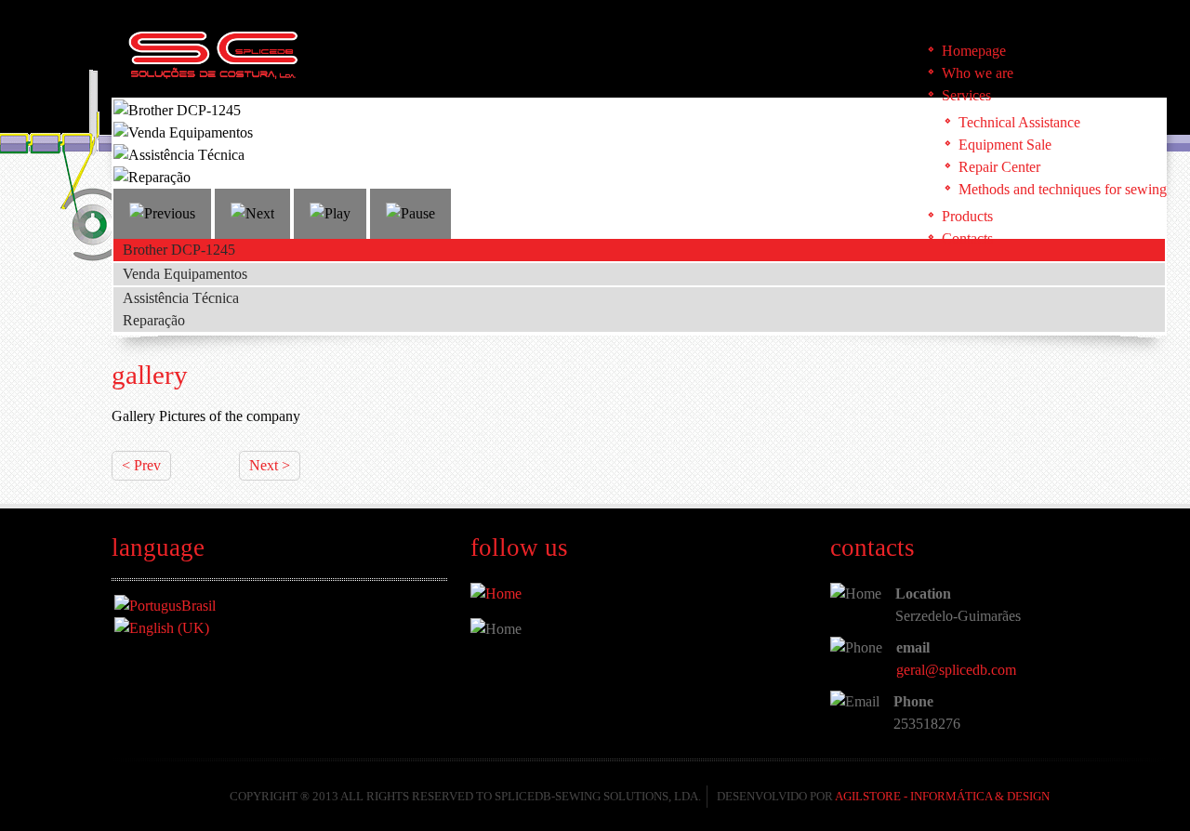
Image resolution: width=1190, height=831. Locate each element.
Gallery (150, 374)
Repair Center (999, 167)
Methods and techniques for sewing (1063, 189)
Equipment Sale (1005, 144)
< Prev (141, 465)
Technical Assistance (1019, 122)
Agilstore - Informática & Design (942, 796)
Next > (269, 465)
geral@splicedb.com (956, 670)
